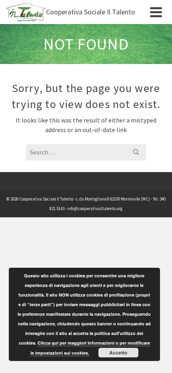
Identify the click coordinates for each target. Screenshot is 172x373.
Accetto (118, 352)
